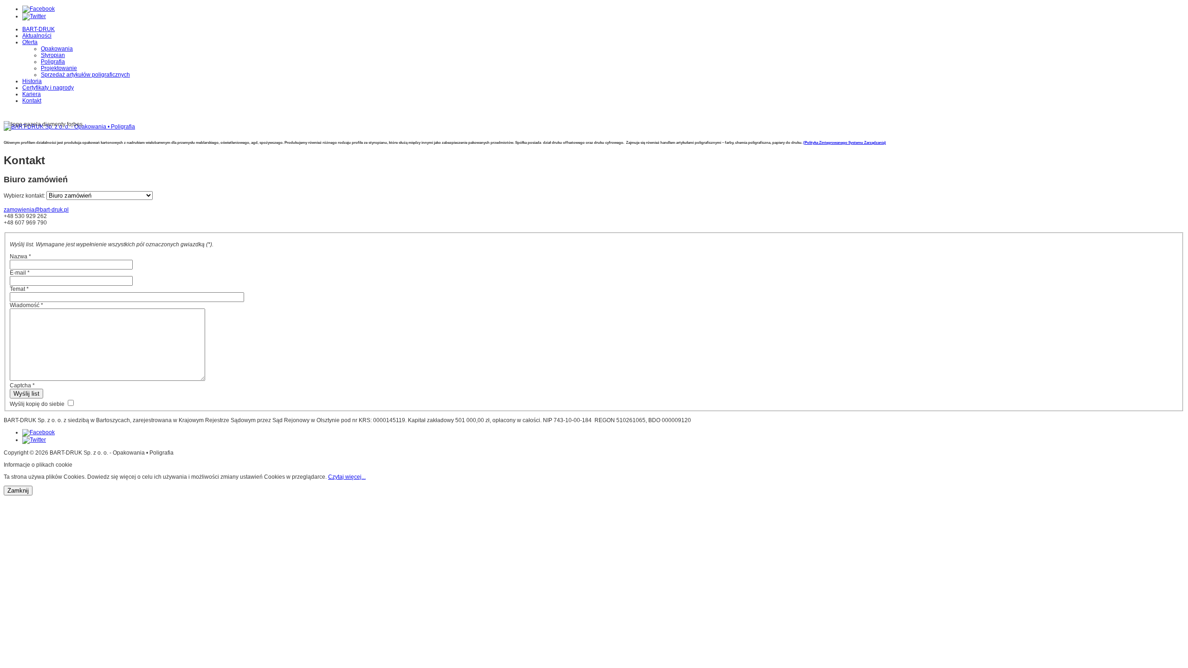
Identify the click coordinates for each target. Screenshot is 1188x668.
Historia (32, 81)
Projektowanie (59, 68)
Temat (19, 289)
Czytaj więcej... (347, 477)
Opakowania (57, 48)
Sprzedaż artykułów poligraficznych (85, 74)
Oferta (30, 42)
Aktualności (37, 35)
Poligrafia (53, 61)
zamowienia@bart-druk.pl (36, 209)
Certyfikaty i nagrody (48, 87)
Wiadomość (26, 305)
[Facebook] (38, 9)
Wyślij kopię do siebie (37, 404)
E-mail (20, 273)
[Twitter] (34, 16)
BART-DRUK (38, 29)
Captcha (22, 385)
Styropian (53, 55)
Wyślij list (26, 393)
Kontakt (31, 100)
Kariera (31, 94)
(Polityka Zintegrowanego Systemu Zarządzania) (844, 143)
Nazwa (20, 256)
